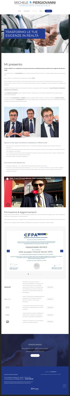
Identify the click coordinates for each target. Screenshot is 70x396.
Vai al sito (50, 287)
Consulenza (27, 11)
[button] (8, 251)
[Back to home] (35, 3)
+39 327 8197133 (29, 379)
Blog (41, 11)
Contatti (48, 11)
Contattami (35, 355)
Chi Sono (34, 11)
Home (19, 11)
